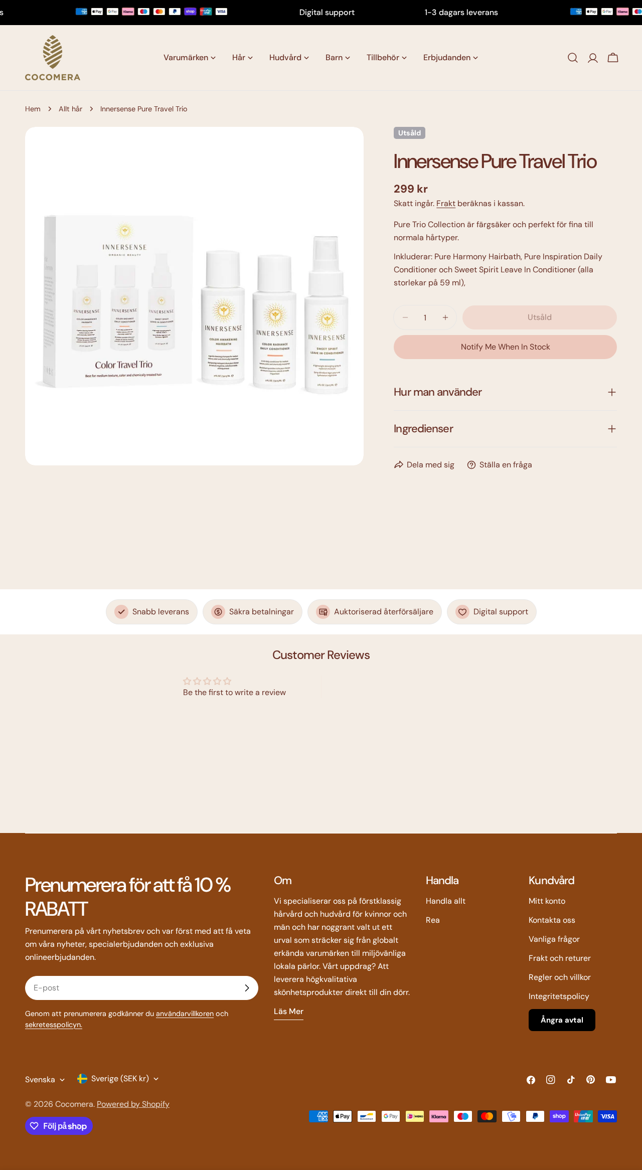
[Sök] (573, 58)
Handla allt (445, 901)
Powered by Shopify (133, 1104)
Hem (33, 108)
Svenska (40, 1079)
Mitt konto (547, 901)
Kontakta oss (552, 920)
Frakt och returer (560, 958)
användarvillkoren (185, 1013)
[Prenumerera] (246, 987)
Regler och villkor (560, 977)
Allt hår (70, 108)
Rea (433, 920)
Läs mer (288, 1011)
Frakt (445, 203)
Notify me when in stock (505, 347)
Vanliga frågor (554, 939)
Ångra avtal (562, 1020)
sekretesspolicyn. (53, 1024)
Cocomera (74, 1104)
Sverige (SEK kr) (120, 1078)
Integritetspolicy (559, 996)
